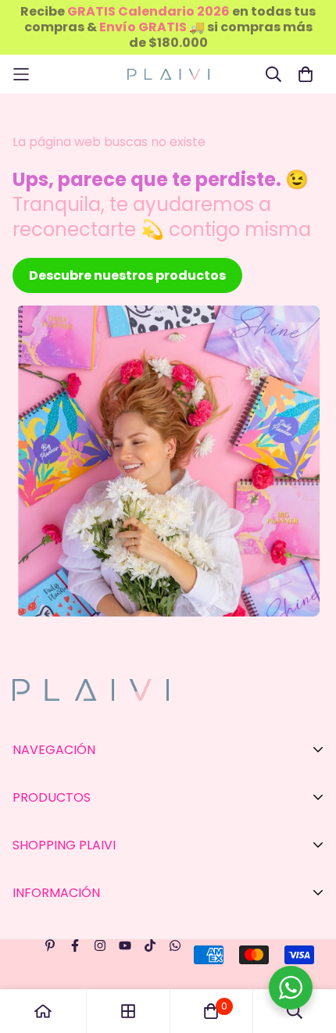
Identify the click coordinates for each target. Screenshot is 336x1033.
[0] (211, 1011)
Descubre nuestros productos (127, 275)
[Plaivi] (168, 74)
